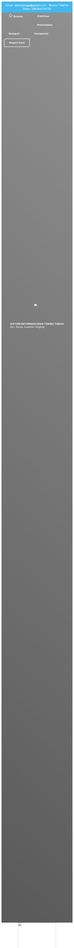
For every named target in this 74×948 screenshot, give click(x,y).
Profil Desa (43, 16)
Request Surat (17, 42)
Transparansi (41, 33)
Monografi (14, 33)
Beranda (18, 16)
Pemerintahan (44, 25)
